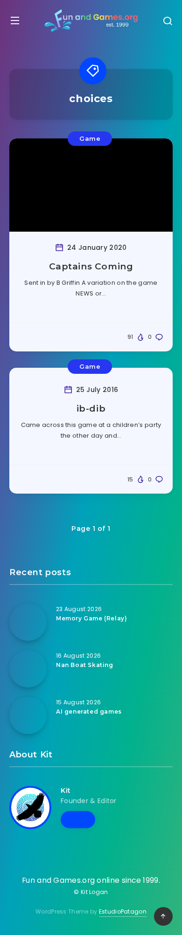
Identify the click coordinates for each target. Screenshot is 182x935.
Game (89, 138)
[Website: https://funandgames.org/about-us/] (78, 819)
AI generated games (89, 711)
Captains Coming (91, 266)
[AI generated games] (28, 715)
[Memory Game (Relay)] (28, 622)
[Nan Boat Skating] (28, 669)
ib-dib (91, 408)
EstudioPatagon (123, 911)
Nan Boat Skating (84, 664)
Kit (66, 790)
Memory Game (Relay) (91, 618)
